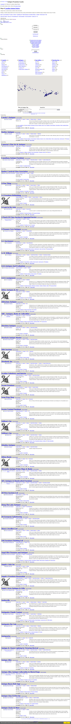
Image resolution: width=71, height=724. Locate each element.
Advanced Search (35, 52)
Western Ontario (34, 685)
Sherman (39, 125)
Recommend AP (15, 16)
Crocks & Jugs (44, 321)
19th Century (50, 620)
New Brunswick (30, 242)
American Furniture (28, 213)
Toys (45, 125)
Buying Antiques (28, 125)
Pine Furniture (37, 620)
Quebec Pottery (48, 138)
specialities (21, 125)
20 (42, 718)
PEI (27, 590)
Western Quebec (33, 119)
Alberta (29, 267)
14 (34, 718)
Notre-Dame (44, 602)
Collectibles (27, 191)
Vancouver (31, 351)
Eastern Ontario (33, 185)
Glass (34, 440)
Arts (29, 225)
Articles (14, 14)
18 (40, 718)
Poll (46, 14)
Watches (37, 560)
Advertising (58, 125)
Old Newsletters (21, 16)
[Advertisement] (20, 57)
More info (40, 722)
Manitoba (28, 279)
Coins (40, 248)
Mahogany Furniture (35, 285)
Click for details (19, 117)
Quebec (27, 119)
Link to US (10, 16)
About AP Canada (3, 16)
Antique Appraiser (19, 267)
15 (36, 718)
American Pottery (37, 321)
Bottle (26, 321)
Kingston (39, 661)
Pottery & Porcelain (28, 309)
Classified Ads (19, 14)
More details (32, 127)
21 (44, 718)
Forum (11, 14)
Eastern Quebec (36, 697)
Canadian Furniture (27, 165)
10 (29, 718)
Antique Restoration (19, 197)
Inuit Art (41, 138)
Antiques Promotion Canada (7, 22)
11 (30, 718)
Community (2, 4)
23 (46, 718)
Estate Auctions (31, 248)
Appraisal (33, 225)
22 (45, 718)
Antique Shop (18, 119)
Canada (23, 119)
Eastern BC (31, 637)
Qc (37, 16)
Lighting (31, 261)
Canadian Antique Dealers (12, 8)
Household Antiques (38, 440)
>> (49, 718)
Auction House (18, 242)
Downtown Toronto (46, 254)
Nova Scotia (28, 146)
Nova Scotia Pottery (34, 152)
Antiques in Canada (6, 21)
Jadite (48, 285)
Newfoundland (29, 230)
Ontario (27, 159)
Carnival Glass (56, 138)
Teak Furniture (52, 125)
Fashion (25, 405)
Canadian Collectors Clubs (20, 173)
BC (27, 303)
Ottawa (38, 185)
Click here (14, 19)
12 (32, 718)
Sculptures (41, 152)
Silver (43, 125)
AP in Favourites (28, 16)
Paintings (48, 125)
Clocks (25, 715)
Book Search (42, 14)
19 (41, 718)
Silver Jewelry (35, 261)
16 (37, 718)
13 (33, 718)
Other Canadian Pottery (64, 125)
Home (1, 14)
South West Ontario (33, 159)
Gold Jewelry (19, 126)
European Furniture (36, 213)
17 (38, 718)
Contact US (34, 16)
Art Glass (43, 248)
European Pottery (50, 248)
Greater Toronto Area (46, 159)
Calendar (37, 14)
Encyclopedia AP (6, 14)
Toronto (40, 159)
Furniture (32, 191)
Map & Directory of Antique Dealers (29, 14)
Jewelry (25, 536)
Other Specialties (50, 440)
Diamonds (47, 560)
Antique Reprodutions (20, 697)
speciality (21, 165)
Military (26, 152)
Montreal (39, 119)
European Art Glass (34, 125)
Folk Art (49, 152)
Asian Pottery (27, 261)
